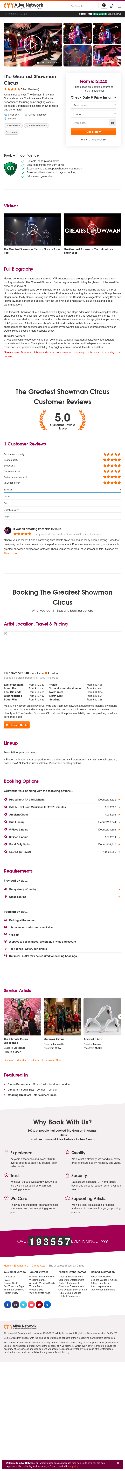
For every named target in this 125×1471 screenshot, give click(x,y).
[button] (62, 799)
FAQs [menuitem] (7, 1279)
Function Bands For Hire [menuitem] (42, 1276)
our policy (73, 1466)
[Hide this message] (118, 1463)
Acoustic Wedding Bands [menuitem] (42, 1283)
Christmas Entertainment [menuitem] (71, 1286)
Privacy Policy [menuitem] (11, 1292)
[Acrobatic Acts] (102, 1016)
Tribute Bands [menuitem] (36, 1286)
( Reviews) (21, 89)
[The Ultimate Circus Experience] (22, 1016)
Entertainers (14, 125)
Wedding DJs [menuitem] (36, 1289)
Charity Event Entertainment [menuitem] (72, 1289)
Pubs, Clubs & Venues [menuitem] (69, 1292)
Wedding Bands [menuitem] (37, 1279)
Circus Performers (38, 125)
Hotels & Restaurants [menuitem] (69, 1296)
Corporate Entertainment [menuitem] (71, 1279)
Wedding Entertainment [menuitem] (70, 1276)
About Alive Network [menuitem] (101, 1276)
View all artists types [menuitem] (39, 1292)
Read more (10, 553)
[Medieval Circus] (62, 1016)
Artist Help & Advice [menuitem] (101, 1286)
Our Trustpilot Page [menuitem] (14, 1286)
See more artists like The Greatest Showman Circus (33, 1060)
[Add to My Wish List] (116, 27)
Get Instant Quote (17, 725)
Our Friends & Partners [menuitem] (103, 1289)
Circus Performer (37, 114)
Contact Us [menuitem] (9, 1276)
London (11, 118)
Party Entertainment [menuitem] (68, 1283)
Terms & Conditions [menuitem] (14, 1289)
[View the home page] (23, 6)
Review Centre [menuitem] (11, 1283)
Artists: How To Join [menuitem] (101, 1283)
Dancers (12, 132)
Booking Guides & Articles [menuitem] (104, 1279)
